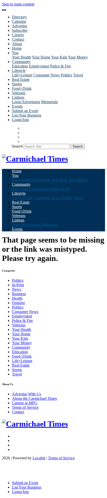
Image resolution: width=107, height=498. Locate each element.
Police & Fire (60, 66)
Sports (17, 84)
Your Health (21, 57)
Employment (39, 66)
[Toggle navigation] (4, 10)
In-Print (18, 285)
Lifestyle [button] (19, 70)
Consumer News (46, 75)
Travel (78, 75)
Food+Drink (22, 88)
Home (17, 48)
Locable (39, 458)
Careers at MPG (24, 403)
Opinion (18, 303)
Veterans (18, 93)
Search (17, 146)
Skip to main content (18, 4)
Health (17, 298)
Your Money (78, 57)
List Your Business (26, 115)
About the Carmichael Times (34, 398)
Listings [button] (18, 97)
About (17, 44)
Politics (66, 75)
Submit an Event (25, 111)
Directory (19, 17)
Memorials (49, 102)
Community (21, 347)
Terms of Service (25, 407)
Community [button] (21, 62)
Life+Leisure (22, 75)
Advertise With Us (26, 394)
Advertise (19, 26)
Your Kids (59, 57)
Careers (18, 35)
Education (20, 66)
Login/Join (20, 120)
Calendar (19, 21)
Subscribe (19, 30)
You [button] (15, 53)
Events (17, 106)
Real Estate (21, 79)
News (16, 289)
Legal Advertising (26, 102)
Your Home (41, 57)
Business (19, 294)
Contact (18, 39)
